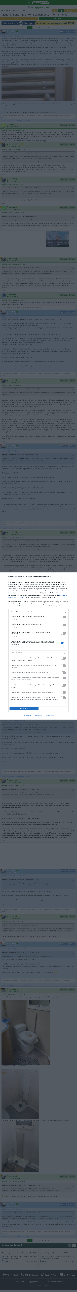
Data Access (38, 715)
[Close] (73, 577)
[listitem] (38, 612)
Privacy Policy (50, 715)
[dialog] (38, 646)
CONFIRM (24, 708)
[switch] (63, 617)
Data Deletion (27, 715)
